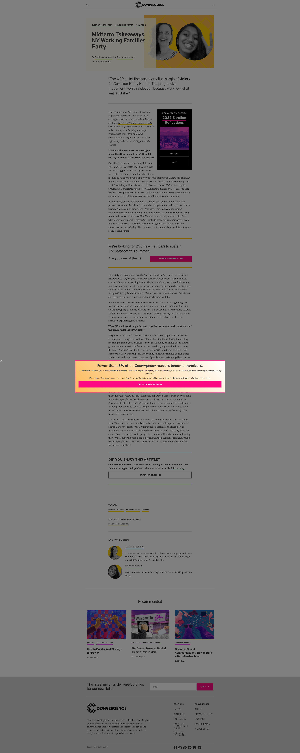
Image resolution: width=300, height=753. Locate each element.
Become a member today (150, 384)
